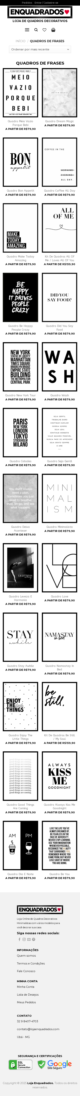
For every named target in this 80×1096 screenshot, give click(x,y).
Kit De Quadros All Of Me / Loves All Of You (59, 258)
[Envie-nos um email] (29, 940)
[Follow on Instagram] (24, 940)
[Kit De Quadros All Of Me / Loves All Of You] (59, 227)
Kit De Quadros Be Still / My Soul (59, 737)
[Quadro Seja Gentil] (59, 432)
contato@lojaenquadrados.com (38, 1029)
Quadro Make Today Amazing (20, 258)
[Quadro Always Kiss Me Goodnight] (59, 776)
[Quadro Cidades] (20, 432)
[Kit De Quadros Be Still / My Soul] (59, 706)
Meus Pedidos (26, 1002)
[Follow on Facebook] (19, 940)
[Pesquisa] (36, 30)
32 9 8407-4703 (27, 1021)
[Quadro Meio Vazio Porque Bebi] (20, 92)
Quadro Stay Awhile (20, 666)
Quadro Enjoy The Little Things (20, 737)
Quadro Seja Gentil (59, 461)
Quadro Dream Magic (59, 121)
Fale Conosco (26, 971)
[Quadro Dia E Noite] (20, 845)
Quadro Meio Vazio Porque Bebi (20, 123)
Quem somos (26, 955)
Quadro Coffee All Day (59, 190)
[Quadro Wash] (59, 366)
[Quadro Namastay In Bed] (59, 637)
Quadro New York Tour (20, 395)
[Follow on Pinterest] (33, 940)
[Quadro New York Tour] (20, 366)
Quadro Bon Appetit (20, 190)
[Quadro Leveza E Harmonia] (20, 567)
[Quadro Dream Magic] (59, 92)
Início (20, 41)
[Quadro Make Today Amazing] (20, 227)
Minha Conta (25, 987)
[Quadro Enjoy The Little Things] (20, 706)
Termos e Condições (31, 963)
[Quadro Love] (59, 567)
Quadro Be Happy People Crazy (20, 327)
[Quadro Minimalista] (59, 498)
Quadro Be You (59, 874)
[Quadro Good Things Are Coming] (20, 776)
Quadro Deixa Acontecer (20, 528)
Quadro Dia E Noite (20, 874)
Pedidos (27, 2)
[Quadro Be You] (59, 845)
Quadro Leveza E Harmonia (20, 598)
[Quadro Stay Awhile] (20, 637)
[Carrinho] (53, 30)
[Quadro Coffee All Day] (59, 162)
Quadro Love (59, 596)
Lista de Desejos (28, 994)
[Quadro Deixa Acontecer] (20, 498)
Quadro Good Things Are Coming (20, 806)
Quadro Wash (59, 395)
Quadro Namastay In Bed (59, 667)
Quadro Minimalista (60, 527)
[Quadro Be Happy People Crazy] (20, 297)
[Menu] (27, 30)
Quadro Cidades (20, 461)
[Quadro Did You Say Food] (59, 297)
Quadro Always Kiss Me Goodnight (59, 806)
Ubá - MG (23, 1037)
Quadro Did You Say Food (59, 327)
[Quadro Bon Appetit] (20, 162)
